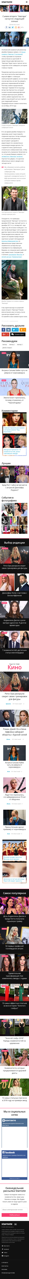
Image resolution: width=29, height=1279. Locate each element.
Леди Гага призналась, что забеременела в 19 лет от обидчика (14, 797)
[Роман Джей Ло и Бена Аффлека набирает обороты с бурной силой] (14, 718)
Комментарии (19, 334)
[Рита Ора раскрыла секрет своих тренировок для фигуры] (14, 555)
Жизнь (4, 467)
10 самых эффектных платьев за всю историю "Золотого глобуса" (14, 1005)
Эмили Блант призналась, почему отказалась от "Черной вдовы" (15, 400)
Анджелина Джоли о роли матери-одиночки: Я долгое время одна (14, 622)
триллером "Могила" (15, 254)
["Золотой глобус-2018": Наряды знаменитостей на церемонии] (14, 1027)
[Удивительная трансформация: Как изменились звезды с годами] (14, 962)
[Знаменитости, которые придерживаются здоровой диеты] (14, 1057)
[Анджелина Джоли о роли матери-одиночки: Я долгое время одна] (14, 609)
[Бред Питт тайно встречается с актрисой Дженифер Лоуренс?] (14, 474)
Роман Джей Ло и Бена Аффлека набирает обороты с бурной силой (14, 732)
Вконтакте (7, 1246)
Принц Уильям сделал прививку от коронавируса (14, 828)
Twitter (5, 1252)
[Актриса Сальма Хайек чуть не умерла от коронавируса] (14, 359)
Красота (5, 548)
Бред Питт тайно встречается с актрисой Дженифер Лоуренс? (14, 487)
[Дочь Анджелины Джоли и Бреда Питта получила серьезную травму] (14, 905)
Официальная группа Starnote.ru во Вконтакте (13, 1124)
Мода (4, 986)
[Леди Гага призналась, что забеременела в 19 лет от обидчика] (14, 785)
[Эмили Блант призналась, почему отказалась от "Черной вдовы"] (14, 387)
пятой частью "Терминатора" (12, 257)
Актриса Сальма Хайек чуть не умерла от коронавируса (14, 764)
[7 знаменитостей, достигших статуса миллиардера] (14, 639)
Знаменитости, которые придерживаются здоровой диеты (14, 1070)
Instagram (6, 1256)
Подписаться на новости (14, 1178)
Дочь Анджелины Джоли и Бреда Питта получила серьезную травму (14, 918)
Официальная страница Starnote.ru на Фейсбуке (13, 1156)
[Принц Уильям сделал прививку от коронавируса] (14, 817)
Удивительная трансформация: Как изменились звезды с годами (14, 976)
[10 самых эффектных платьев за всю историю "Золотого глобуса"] (14, 992)
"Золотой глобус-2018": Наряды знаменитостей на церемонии (14, 1040)
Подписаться (14, 1215)
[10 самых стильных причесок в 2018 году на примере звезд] (14, 1087)
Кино (4, 353)
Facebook (6, 1249)
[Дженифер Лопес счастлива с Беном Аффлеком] (14, 582)
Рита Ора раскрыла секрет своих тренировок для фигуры (14, 696)
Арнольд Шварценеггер (10, 241)
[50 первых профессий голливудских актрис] (14, 935)
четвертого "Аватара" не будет (12, 156)
